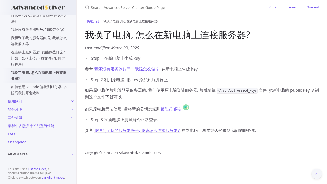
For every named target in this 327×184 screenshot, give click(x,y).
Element (292, 7)
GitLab (273, 7)
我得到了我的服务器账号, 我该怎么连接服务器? (39, 40)
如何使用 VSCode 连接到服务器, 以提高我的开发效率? (39, 89)
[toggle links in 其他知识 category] (72, 117)
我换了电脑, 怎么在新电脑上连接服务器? (39, 75)
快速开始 (93, 21)
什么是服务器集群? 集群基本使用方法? (39, 18)
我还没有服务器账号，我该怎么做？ (126, 69)
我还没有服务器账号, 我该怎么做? (38, 29)
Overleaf (313, 7)
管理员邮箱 (170, 109)
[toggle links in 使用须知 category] (72, 101)
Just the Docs (37, 169)
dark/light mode (53, 177)
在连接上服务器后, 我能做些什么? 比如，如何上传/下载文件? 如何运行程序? (38, 58)
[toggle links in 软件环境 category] (72, 109)
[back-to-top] (317, 174)
